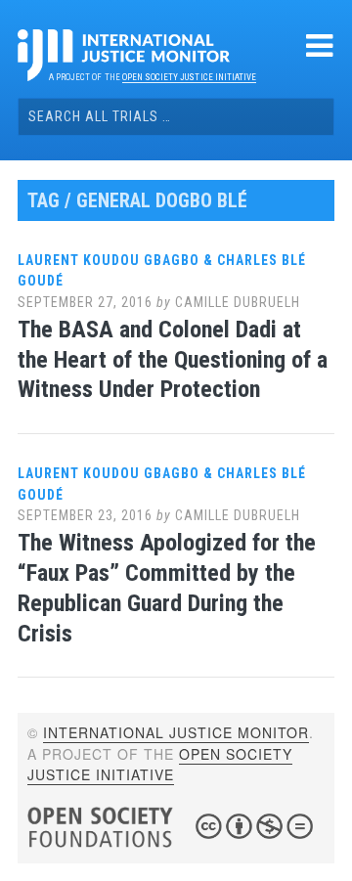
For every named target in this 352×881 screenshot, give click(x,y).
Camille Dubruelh (237, 302)
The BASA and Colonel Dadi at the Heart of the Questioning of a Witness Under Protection (173, 360)
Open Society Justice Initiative (189, 77)
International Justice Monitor (176, 732)
